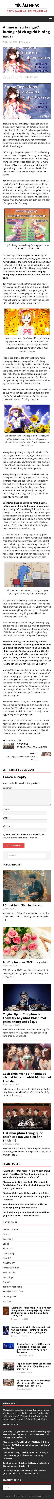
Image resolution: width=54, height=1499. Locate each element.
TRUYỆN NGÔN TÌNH (13, 1291)
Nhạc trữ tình (9, 1262)
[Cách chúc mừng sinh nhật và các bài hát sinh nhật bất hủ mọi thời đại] (27, 1068)
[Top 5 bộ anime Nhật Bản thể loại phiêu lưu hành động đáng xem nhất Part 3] (8, 1368)
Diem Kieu (25, 42)
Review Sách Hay (11, 1267)
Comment (7, 787)
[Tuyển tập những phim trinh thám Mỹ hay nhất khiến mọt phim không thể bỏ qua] (27, 1009)
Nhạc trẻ (7, 1258)
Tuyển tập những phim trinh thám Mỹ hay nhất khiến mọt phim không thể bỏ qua (24, 1018)
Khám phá (7, 1248)
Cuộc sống (8, 1239)
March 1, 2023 (11, 42)
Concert (6, 1234)
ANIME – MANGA (11, 1229)
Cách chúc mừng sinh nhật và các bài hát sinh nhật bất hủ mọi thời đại (27, 1077)
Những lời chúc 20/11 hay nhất (25, 962)
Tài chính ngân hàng (12, 1286)
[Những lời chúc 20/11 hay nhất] (27, 957)
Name (6, 809)
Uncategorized (9, 1296)
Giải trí (6, 1243)
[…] (4, 919)
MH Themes (44, 1496)
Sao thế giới (8, 1277)
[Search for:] (27, 855)
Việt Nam (7, 1301)
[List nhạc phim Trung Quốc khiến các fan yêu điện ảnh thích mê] (27, 1128)
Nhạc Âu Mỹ (8, 1253)
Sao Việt (7, 1282)
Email (5, 817)
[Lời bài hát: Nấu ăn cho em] (27, 900)
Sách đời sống (9, 1272)
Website (6, 826)
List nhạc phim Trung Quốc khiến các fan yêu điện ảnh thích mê (23, 1136)
